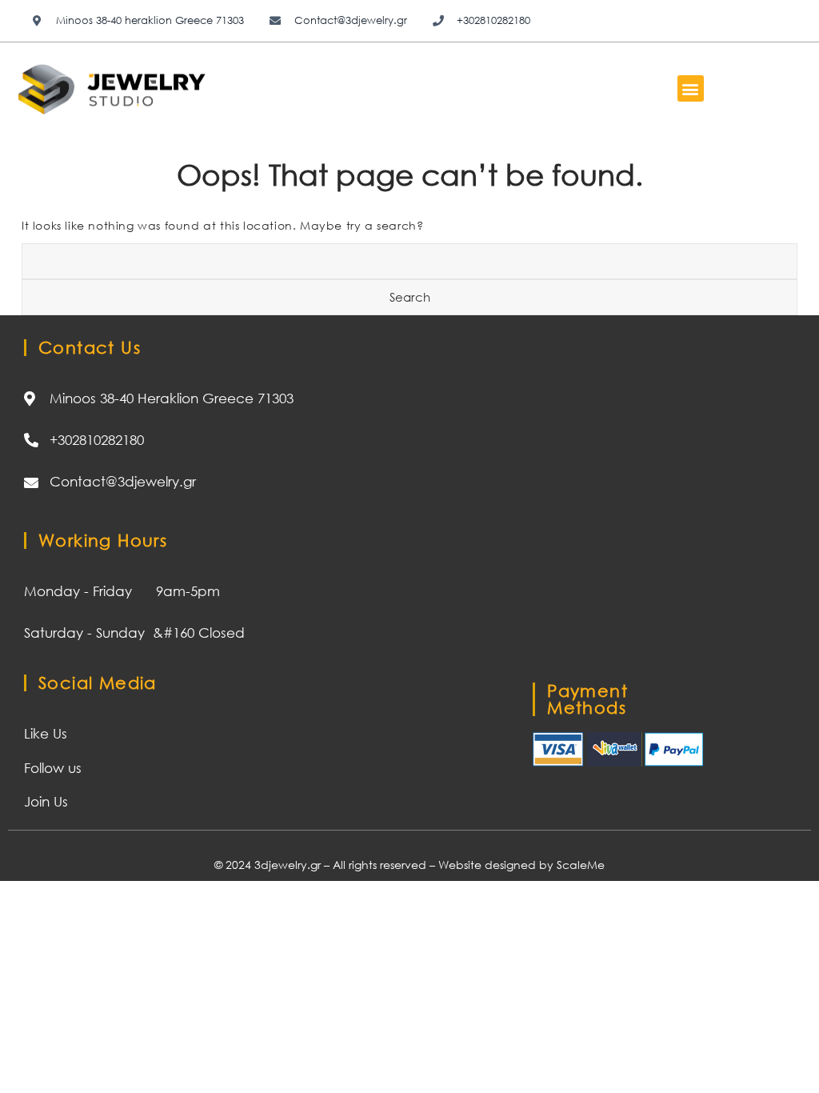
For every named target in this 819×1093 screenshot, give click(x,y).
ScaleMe (581, 864)
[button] (690, 88)
